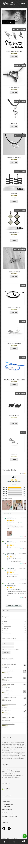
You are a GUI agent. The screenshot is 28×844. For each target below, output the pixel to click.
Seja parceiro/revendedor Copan (9, 816)
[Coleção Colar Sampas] (8, 574)
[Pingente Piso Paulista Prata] (8, 559)
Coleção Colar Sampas (13, 574)
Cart (21, 840)
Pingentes (6, 628)
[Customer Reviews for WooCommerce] (24, 473)
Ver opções (14, 56)
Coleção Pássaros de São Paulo (15, 522)
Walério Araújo (7, 632)
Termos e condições (14, 649)
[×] (25, 836)
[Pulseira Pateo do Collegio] (8, 589)
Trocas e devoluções (7, 809)
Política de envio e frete (7, 812)
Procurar (14, 841)
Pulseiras (6, 630)
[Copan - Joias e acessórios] (8, 547)
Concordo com (11, 649)
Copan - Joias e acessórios (14, 547)
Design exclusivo (7, 626)
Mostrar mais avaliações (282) (14, 605)
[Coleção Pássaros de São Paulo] (8, 522)
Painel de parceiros (6, 801)
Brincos (5, 621)
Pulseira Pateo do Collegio (14, 589)
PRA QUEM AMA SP (7, 21)
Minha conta (4, 841)
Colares (5, 623)
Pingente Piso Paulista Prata (15, 558)
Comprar (14, 201)
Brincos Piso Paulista (9, 22)
